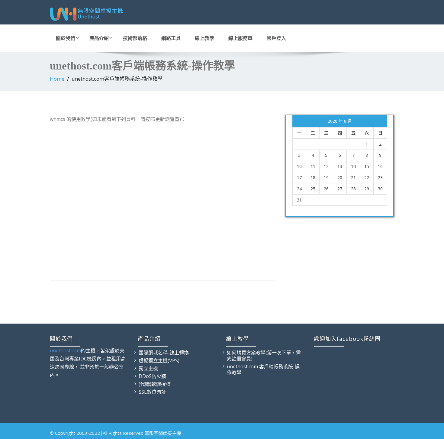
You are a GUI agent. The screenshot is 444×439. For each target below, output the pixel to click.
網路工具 (171, 38)
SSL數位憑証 (152, 392)
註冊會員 (241, 358)
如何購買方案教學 (246, 352)
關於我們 (65, 38)
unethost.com (65, 350)
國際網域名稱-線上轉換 (164, 352)
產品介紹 (99, 38)
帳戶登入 (276, 38)
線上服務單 (240, 38)
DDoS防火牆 (152, 376)
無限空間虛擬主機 (163, 433)
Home (57, 78)
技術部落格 (135, 38)
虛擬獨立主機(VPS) (159, 360)
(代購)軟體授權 (155, 384)
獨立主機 (148, 368)
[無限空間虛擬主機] (133, 14)
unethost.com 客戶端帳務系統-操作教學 (263, 369)
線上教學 (204, 38)
